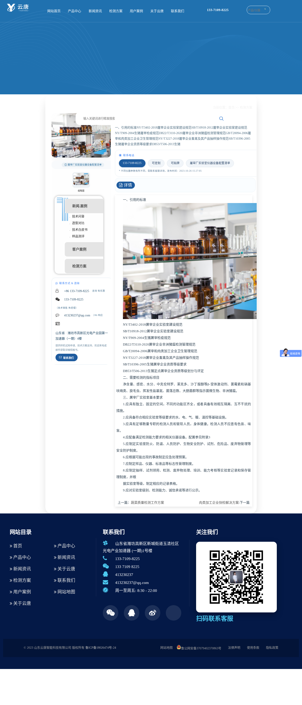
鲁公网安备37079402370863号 (201, 648)
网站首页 (54, 11)
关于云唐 (157, 11)
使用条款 (253, 647)
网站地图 (65, 591)
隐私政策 (272, 647)
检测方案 (115, 11)
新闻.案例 (79, 206)
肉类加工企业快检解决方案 (219, 502)
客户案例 (79, 249)
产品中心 (74, 11)
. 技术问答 (76, 216)
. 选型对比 (76, 223)
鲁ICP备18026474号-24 (100, 647)
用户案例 (136, 11)
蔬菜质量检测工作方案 (147, 502)
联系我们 (177, 11)
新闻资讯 (95, 11)
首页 (231, 107)
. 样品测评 (76, 236)
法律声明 (234, 647)
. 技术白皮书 (78, 229)
